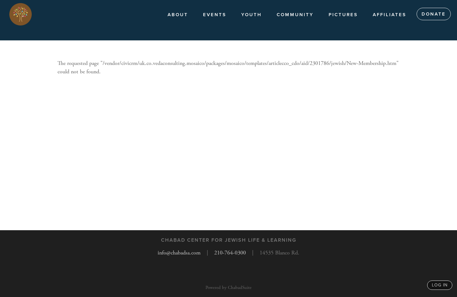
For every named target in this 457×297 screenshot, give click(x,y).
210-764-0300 (230, 252)
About (178, 14)
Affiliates (389, 14)
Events (214, 14)
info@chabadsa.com (179, 252)
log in (440, 285)
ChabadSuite (240, 287)
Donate (434, 14)
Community (295, 14)
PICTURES (343, 14)
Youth (251, 14)
